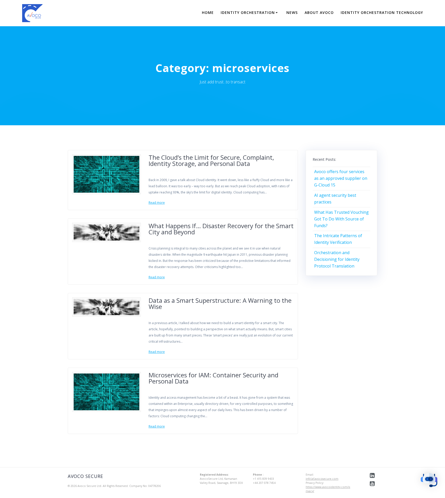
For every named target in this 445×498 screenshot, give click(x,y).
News (292, 12)
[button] (429, 481)
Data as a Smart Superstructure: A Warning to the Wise (220, 303)
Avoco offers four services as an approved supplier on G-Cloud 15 (340, 178)
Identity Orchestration (248, 12)
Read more (157, 202)
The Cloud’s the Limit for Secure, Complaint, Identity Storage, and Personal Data (211, 160)
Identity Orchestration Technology (382, 12)
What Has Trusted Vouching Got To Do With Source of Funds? (341, 218)
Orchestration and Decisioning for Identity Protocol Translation (337, 259)
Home (208, 12)
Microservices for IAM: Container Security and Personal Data (213, 378)
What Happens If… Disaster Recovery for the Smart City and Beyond (221, 228)
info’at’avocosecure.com (322, 479)
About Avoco (319, 12)
